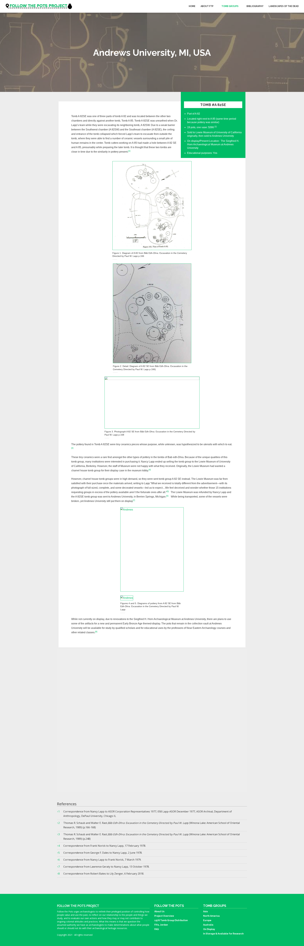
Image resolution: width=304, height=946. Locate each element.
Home (192, 6)
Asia (205, 911)
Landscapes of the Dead (284, 6)
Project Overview (164, 916)
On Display (209, 929)
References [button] (66, 803)
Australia (208, 925)
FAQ (156, 929)
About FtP (207, 6)
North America (211, 916)
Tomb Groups (230, 6)
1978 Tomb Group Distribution (171, 920)
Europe (207, 920)
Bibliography (255, 6)
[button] (216, 127)
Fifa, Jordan (161, 925)
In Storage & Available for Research (223, 933)
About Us (159, 911)
